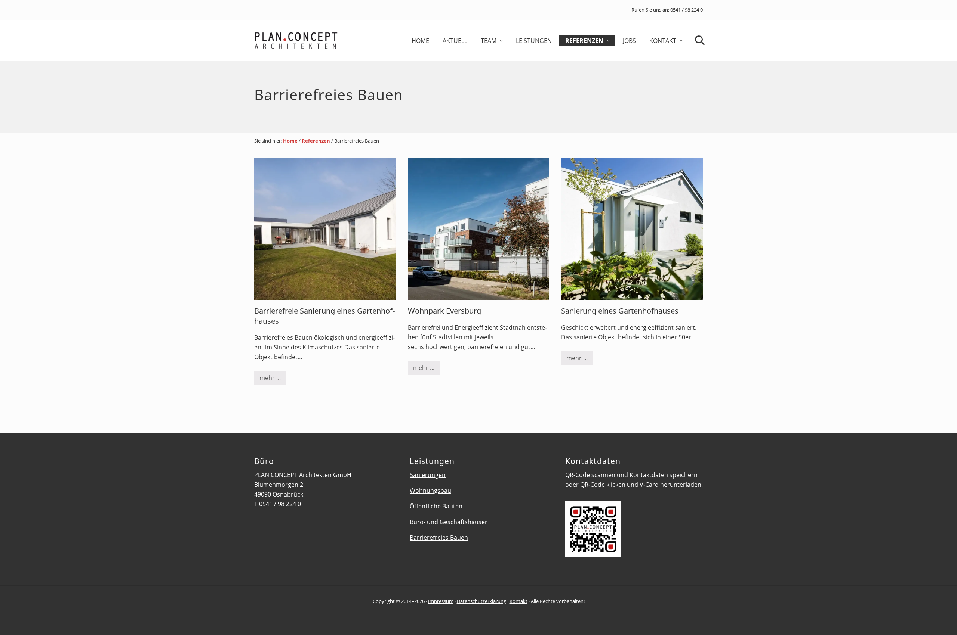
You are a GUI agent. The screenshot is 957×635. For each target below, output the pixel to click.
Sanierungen (428, 475)
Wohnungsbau (430, 490)
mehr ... (272, 379)
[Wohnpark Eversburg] (479, 229)
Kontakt (518, 601)
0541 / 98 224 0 (686, 9)
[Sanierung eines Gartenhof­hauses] (632, 229)
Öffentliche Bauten (436, 506)
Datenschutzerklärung (481, 601)
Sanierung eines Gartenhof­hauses (619, 311)
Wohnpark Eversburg (444, 311)
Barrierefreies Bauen (439, 537)
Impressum (440, 601)
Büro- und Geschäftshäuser (448, 522)
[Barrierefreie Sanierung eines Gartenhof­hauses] (325, 229)
